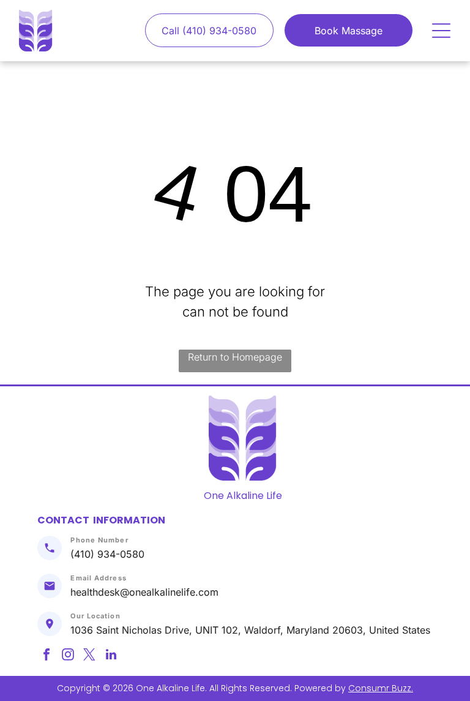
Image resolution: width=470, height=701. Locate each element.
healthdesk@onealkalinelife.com (144, 592)
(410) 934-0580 (107, 554)
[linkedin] (111, 656)
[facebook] (46, 656)
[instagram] (68, 656)
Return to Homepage (235, 357)
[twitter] (89, 656)
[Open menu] (441, 30)
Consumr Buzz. (380, 688)
